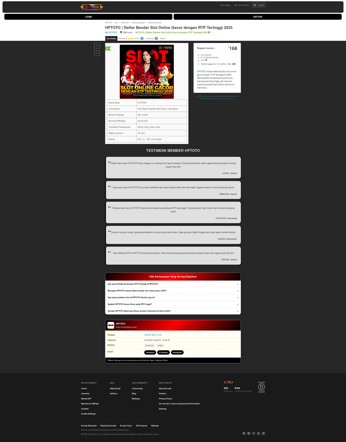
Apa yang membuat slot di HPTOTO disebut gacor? (131, 297)
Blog (134, 393)
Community (137, 388)
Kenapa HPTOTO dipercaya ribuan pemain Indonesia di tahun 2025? (139, 310)
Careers (162, 393)
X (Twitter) (163, 352)
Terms (84, 388)
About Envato (165, 388)
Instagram (177, 352)
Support (163, 38)
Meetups (136, 398)
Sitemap (163, 409)
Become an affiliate (90, 403)
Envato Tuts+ (126, 425)
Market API (86, 398)
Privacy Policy (165, 398)
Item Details (111, 38)
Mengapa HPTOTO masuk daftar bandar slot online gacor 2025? (137, 290)
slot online (125, 22)
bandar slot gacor (138, 22)
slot (116, 22)
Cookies (85, 409)
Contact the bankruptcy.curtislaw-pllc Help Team (217, 98)
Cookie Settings (88, 414)
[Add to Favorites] (97, 45)
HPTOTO (108, 22)
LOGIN (88, 16)
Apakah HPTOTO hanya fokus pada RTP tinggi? (130, 304)
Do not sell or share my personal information (179, 403)
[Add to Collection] (97, 53)
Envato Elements (89, 425)
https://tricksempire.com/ (126, 327)
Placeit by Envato (108, 425)
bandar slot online (155, 22)
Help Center (115, 388)
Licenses (85, 393)
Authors (113, 393)
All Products (141, 425)
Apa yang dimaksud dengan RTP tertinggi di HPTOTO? (133, 283)
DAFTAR (257, 16)
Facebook (150, 352)
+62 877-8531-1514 (152, 335)
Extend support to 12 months (218, 64)
